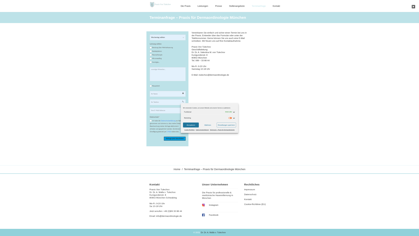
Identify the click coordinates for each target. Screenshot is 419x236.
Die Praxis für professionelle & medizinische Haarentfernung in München (217, 195)
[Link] (160, 6)
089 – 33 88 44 (202, 60)
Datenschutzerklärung (202, 130)
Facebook (213, 215)
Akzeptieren (191, 125)
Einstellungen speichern (226, 125)
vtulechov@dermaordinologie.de (214, 75)
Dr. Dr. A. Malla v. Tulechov (213, 232)
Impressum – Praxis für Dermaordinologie (222, 130)
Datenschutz (250, 194)
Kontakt (248, 199)
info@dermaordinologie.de (169, 216)
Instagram (213, 205)
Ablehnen (207, 125)
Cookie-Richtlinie (189, 130)
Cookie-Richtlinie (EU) (255, 204)
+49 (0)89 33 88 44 (172, 211)
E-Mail (169, 132)
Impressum (249, 189)
